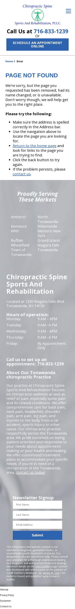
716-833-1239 (51, 31)
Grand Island (49, 240)
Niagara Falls (48, 245)
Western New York (49, 233)
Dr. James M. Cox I (49, 573)
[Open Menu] (68, 11)
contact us (22, 173)
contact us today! (30, 472)
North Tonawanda (48, 219)
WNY (15, 231)
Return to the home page (34, 145)
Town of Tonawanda (21, 252)
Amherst (18, 216)
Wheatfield (20, 245)
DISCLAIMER (42, 566)
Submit (37, 535)
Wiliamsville (47, 226)
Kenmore (19, 226)
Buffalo (17, 240)
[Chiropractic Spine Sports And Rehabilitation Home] (37, 15)
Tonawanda (48, 249)
